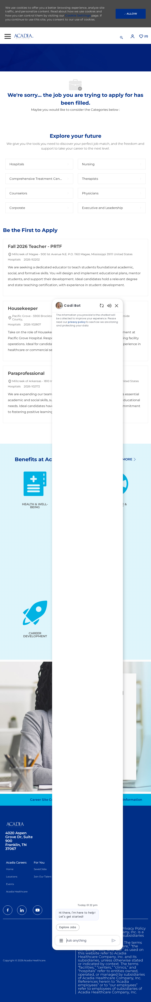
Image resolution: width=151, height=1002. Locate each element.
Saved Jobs (40, 869)
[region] (87, 622)
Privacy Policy (133, 928)
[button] (133, 36)
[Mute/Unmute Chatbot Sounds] (109, 305)
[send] (113, 940)
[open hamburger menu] (7, 36)
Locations (11, 876)
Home (9, 869)
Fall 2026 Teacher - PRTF (35, 246)
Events (10, 884)
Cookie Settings (78, 15)
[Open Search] (121, 37)
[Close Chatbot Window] (116, 305)
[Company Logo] (23, 36)
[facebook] (7, 910)
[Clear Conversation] (102, 305)
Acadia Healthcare (17, 891)
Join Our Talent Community (50, 876)
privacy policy (77, 322)
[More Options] (61, 940)
